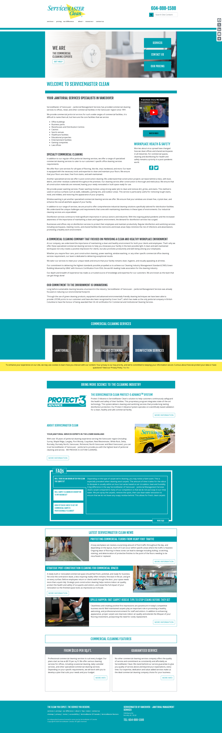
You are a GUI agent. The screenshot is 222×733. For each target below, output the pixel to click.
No (128, 367)
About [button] (80, 21)
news (88, 711)
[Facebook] (219, 20)
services (50, 711)
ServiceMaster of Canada (90, 714)
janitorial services (75, 114)
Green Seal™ (117, 299)
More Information (164, 415)
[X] (219, 24)
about (77, 711)
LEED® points (60, 299)
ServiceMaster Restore (110, 714)
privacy (58, 714)
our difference (68, 21)
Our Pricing (157, 66)
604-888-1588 (163, 8)
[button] (71, 349)
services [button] (50, 21)
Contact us (100, 21)
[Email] (219, 34)
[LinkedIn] (219, 29)
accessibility (74, 714)
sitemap (50, 714)
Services (157, 43)
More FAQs (160, 521)
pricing (59, 21)
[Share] (219, 38)
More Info (101, 677)
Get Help (58, 61)
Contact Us (157, 54)
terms (65, 714)
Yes (124, 367)
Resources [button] (89, 21)
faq (83, 711)
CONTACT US (96, 711)
